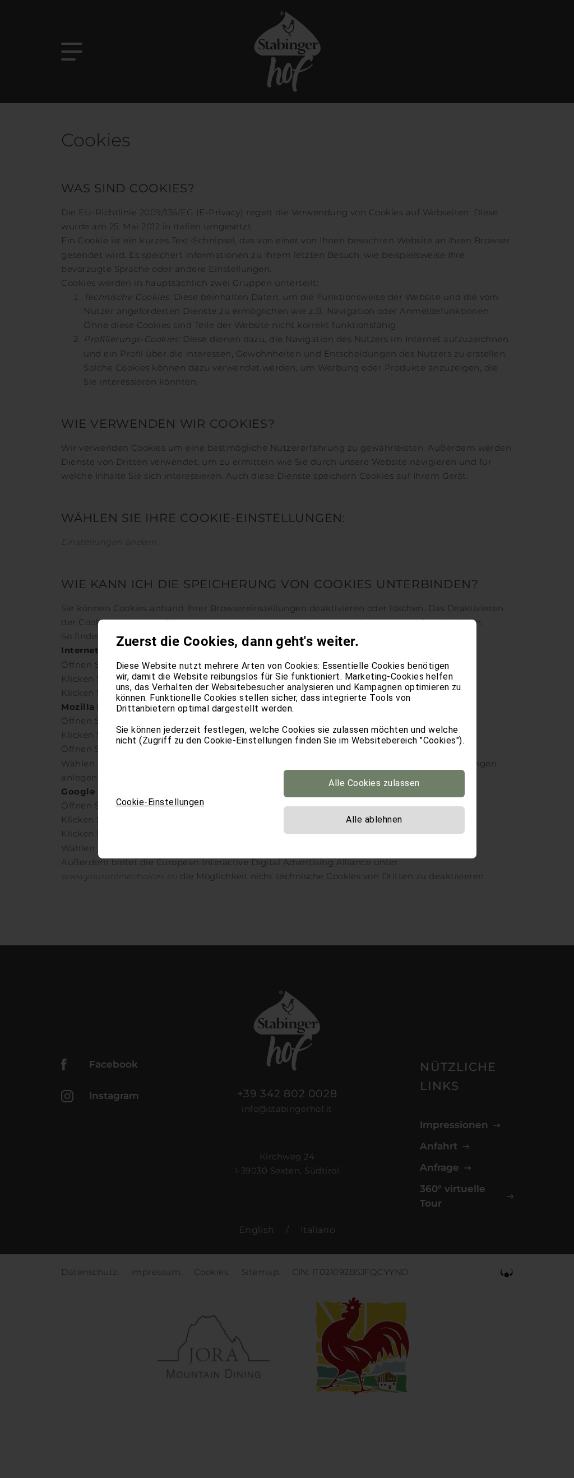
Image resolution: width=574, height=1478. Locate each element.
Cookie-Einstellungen (160, 802)
